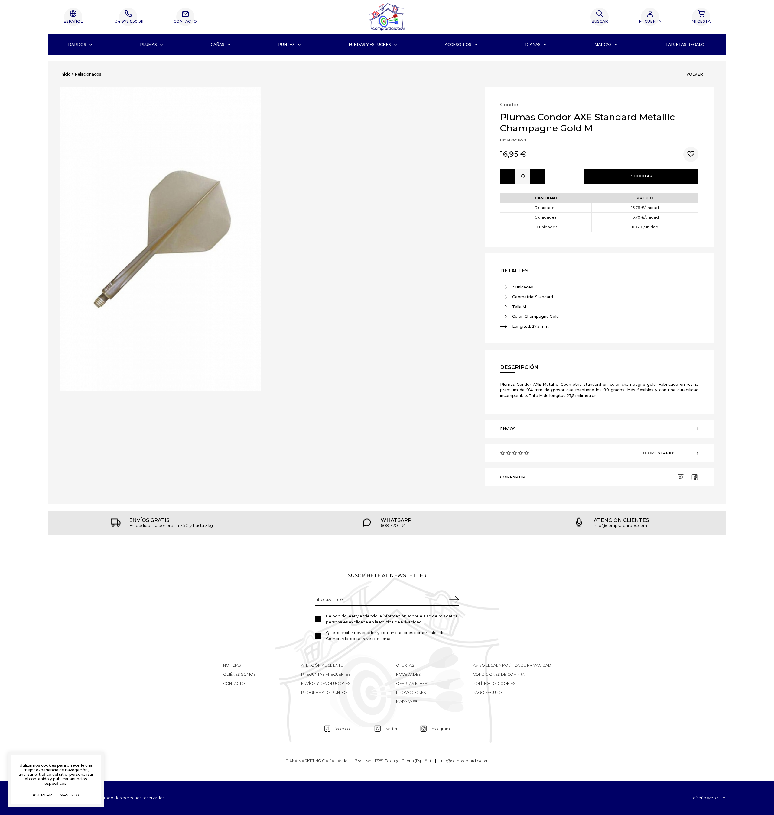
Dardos (77, 44)
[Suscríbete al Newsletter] (454, 600)
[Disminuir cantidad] (507, 176)
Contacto (185, 21)
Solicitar (641, 176)
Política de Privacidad (400, 622)
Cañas (217, 44)
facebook (343, 728)
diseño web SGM (709, 798)
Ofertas (405, 665)
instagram (440, 728)
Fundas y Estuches (370, 44)
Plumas (148, 44)
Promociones (411, 692)
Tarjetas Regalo (684, 44)
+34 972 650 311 (128, 21)
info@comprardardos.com (464, 761)
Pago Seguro (487, 692)
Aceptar (42, 795)
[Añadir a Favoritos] (690, 154)
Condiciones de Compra (499, 674)
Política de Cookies (494, 683)
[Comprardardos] (387, 17)
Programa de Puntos (324, 692)
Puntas (286, 44)
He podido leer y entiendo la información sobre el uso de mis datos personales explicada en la (391, 619)
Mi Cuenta (650, 21)
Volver (694, 74)
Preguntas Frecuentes (326, 674)
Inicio (65, 74)
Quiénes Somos (239, 674)
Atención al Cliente (322, 665)
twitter (391, 728)
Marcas (603, 44)
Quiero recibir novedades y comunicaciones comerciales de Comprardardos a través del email (385, 635)
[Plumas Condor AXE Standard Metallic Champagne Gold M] (160, 239)
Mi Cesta (701, 21)
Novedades (408, 674)
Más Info (69, 795)
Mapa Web (407, 701)
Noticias (232, 665)
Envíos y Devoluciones (325, 683)
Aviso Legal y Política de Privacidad (512, 665)
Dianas (533, 44)
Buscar (599, 21)
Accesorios (458, 44)
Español (73, 21)
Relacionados (88, 74)
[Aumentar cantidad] (537, 176)
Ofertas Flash (412, 683)
